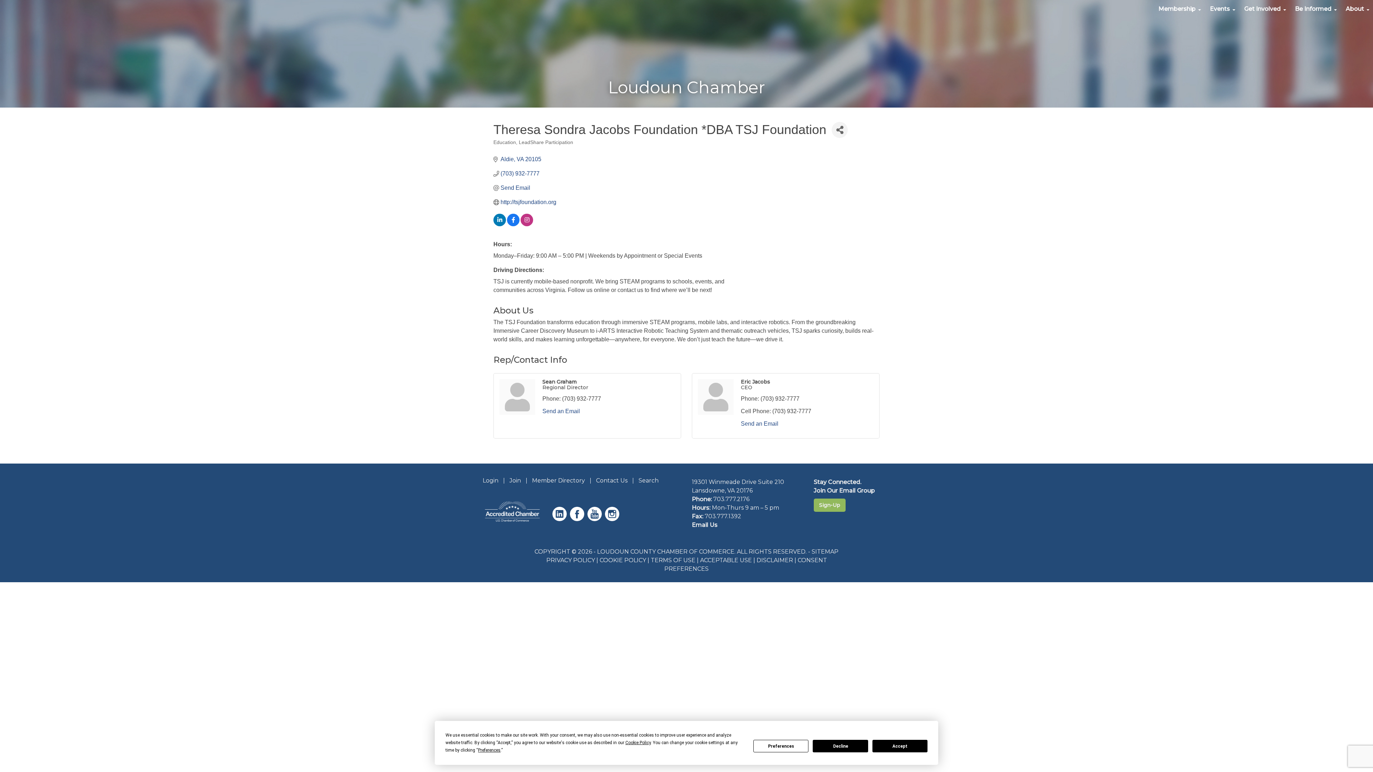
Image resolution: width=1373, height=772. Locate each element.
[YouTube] (595, 519)
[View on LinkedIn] (499, 224)
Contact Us (612, 480)
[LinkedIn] (560, 519)
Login (490, 480)
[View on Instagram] (527, 224)
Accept (899, 746)
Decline (840, 746)
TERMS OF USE (673, 560)
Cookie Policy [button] (638, 742)
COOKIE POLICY (623, 560)
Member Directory (558, 480)
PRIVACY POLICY (570, 560)
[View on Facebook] (513, 224)
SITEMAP (825, 551)
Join (515, 480)
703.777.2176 (731, 499)
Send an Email (561, 411)
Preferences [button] (489, 750)
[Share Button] (840, 130)
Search (649, 480)
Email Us (705, 524)
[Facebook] (578, 519)
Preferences (781, 746)
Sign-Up (829, 505)
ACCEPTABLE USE (726, 560)
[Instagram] (613, 519)
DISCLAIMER (775, 560)
